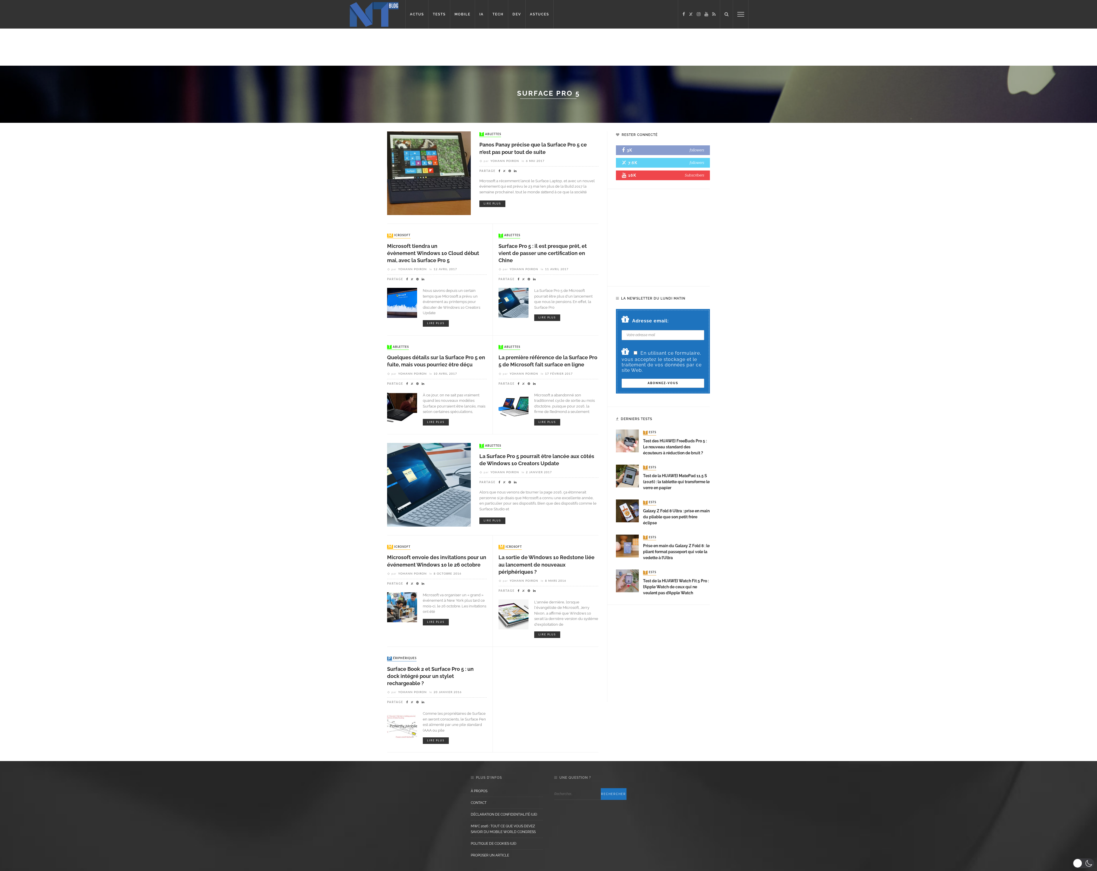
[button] (1083, 863)
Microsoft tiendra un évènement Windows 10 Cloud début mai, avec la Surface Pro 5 (433, 253)
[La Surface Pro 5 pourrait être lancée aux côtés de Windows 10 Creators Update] (429, 484)
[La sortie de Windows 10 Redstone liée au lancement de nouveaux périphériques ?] (514, 614)
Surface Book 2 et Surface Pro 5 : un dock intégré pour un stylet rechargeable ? (430, 676)
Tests (650, 433)
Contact (479, 803)
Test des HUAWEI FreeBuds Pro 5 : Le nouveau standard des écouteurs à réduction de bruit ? (675, 447)
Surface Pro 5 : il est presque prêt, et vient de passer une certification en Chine (543, 253)
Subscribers (694, 175)
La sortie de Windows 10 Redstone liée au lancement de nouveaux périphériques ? (546, 564)
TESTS (439, 14)
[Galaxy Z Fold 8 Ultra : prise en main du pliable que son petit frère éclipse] (627, 510)
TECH (498, 14)
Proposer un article (490, 855)
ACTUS (417, 14)
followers (697, 150)
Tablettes (491, 134)
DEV (517, 14)
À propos (479, 791)
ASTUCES (539, 14)
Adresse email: (650, 321)
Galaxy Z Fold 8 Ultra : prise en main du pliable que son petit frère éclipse (676, 517)
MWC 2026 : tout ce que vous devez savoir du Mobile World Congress (503, 829)
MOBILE (463, 14)
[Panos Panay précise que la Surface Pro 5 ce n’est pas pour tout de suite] (429, 173)
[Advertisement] (110, 47)
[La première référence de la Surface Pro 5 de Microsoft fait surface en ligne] (514, 407)
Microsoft (399, 236)
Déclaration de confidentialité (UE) (504, 814)
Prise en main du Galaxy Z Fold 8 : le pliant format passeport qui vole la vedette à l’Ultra (676, 551)
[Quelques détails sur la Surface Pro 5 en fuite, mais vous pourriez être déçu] (402, 407)
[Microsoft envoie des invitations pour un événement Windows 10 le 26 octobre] (402, 606)
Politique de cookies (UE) (493, 844)
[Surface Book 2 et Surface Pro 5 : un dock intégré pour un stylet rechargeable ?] (402, 725)
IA (481, 14)
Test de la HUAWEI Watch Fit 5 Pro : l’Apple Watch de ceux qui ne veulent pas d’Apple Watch (676, 587)
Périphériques (402, 659)
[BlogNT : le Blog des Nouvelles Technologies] (374, 14)
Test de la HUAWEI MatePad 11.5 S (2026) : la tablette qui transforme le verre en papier (676, 481)
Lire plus (492, 203)
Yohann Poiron (505, 161)
